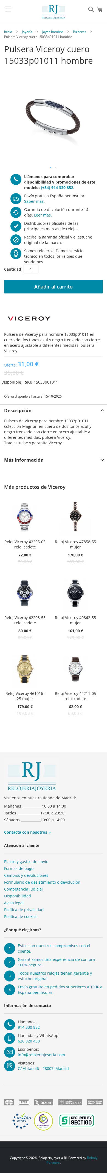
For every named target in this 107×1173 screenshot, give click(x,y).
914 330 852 (29, 1027)
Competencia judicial (23, 889)
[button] (51, 168)
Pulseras (79, 31)
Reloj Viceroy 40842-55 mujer (75, 620)
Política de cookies (21, 916)
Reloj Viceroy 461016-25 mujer (24, 696)
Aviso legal (14, 902)
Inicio (8, 31)
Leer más (42, 215)
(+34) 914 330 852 (57, 187)
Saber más (34, 201)
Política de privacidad (24, 909)
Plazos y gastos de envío (26, 861)
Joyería (27, 31)
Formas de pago (18, 868)
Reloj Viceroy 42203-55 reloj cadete (25, 620)
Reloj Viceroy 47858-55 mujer (75, 544)
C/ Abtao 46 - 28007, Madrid (43, 1068)
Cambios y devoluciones (26, 875)
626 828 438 (29, 1041)
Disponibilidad (17, 896)
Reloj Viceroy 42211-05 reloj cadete (75, 696)
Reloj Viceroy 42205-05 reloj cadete (25, 544)
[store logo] (53, 12)
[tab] (53, 409)
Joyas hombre (52, 31)
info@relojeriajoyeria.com (41, 1054)
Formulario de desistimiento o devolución (42, 882)
